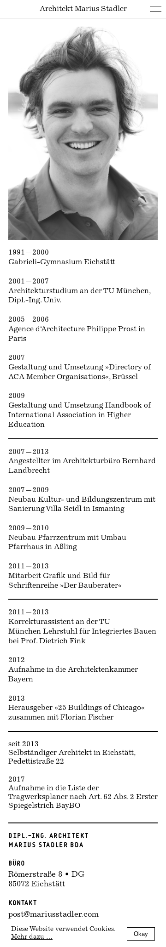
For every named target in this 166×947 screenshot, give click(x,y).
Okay (141, 933)
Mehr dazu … (32, 937)
